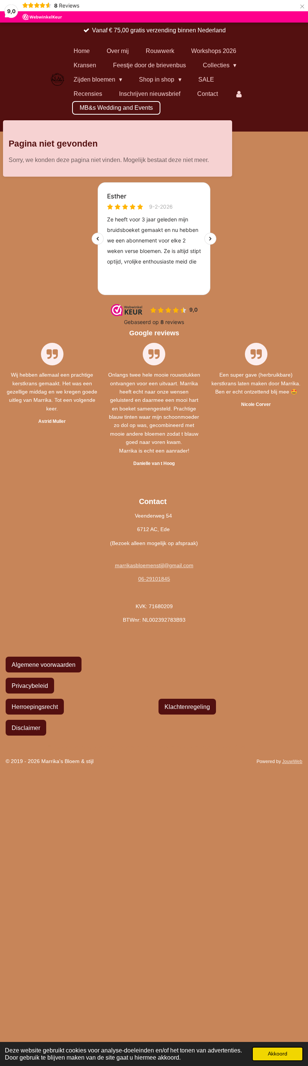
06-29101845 (154, 579)
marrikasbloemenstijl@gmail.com (154, 565)
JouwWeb (292, 761)
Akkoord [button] (277, 1054)
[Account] (239, 94)
